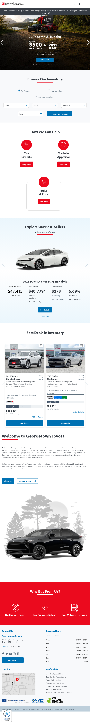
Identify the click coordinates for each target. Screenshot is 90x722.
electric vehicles (60, 464)
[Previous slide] (2, 42)
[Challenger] (24, 372)
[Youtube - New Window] (11, 653)
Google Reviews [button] (26, 481)
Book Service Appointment (56, 677)
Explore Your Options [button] (59, 114)
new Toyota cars (30, 464)
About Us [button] (8, 481)
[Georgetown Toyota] (14, 4)
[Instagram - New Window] (15, 653)
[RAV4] (65, 372)
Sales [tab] (48, 636)
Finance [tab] (25, 402)
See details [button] (24, 423)
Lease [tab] (37, 402)
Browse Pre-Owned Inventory (57, 686)
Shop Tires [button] (26, 164)
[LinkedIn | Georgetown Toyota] (18, 653)
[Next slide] (88, 42)
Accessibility (58, 709)
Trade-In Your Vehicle (54, 689)
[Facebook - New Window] (3, 653)
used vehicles (12, 466)
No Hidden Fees (14, 615)
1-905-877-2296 (14, 646)
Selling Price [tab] (12, 402)
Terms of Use (35, 709)
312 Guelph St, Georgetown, (12, 641)
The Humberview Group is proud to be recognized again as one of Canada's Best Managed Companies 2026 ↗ (45, 11)
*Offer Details (37, 412)
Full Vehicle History (74, 615)
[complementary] (7, 716)
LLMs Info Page (70, 709)
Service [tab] (57, 636)
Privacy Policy (46, 709)
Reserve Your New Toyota (55, 683)
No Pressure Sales (44, 615)
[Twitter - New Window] (7, 653)
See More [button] (63, 164)
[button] (85, 4)
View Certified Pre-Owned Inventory (59, 692)
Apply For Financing (53, 680)
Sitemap (25, 709)
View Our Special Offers (55, 674)
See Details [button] (45, 309)
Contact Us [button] (12, 660)
